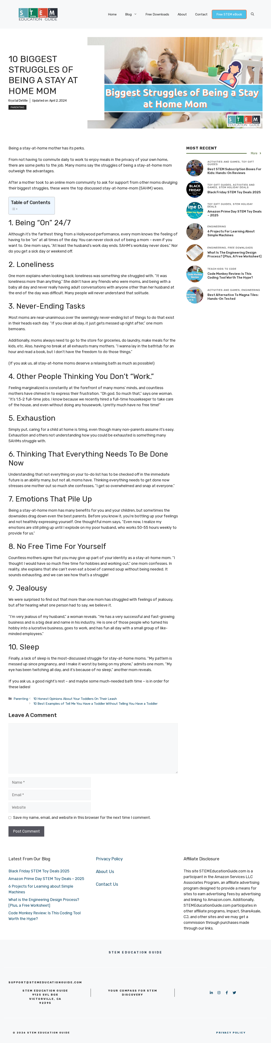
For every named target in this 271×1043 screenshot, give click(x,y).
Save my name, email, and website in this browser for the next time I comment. (82, 817)
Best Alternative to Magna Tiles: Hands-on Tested (233, 297)
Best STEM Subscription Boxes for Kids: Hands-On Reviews (234, 171)
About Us (105, 871)
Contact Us (107, 884)
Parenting (17, 107)
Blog (128, 14)
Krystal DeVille (18, 100)
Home (112, 14)
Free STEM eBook (229, 14)
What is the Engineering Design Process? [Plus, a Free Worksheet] (234, 254)
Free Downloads (157, 14)
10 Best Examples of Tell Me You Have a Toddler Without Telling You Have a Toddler (95, 704)
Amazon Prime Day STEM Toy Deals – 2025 (46, 878)
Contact (201, 14)
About (182, 14)
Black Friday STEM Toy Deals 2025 (234, 192)
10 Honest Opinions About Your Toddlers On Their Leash (75, 699)
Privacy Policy (109, 858)
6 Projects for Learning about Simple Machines (231, 233)
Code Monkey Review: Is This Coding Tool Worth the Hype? (230, 275)
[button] (252, 14)
